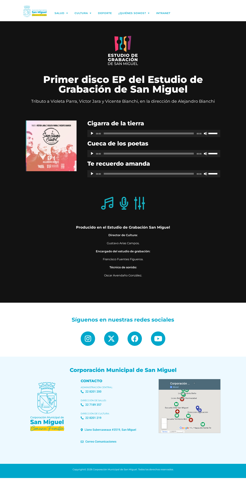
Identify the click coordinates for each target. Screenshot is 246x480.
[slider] (213, 133)
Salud (59, 13)
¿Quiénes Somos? (132, 13)
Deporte (105, 13)
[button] (108, 430)
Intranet (163, 13)
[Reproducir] (92, 133)
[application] (153, 133)
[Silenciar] (205, 133)
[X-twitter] (111, 338)
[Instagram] (88, 338)
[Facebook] (135, 338)
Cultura (81, 13)
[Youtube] (158, 338)
